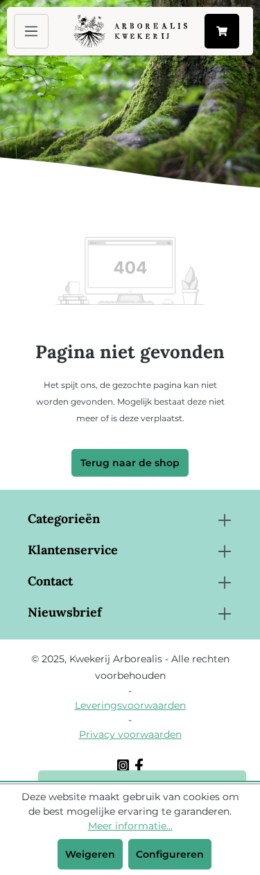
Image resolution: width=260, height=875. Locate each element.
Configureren (170, 854)
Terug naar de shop (130, 463)
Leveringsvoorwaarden (130, 705)
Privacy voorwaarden (130, 734)
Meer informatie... (130, 826)
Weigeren (90, 854)
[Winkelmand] (222, 31)
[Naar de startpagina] (130, 31)
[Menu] (31, 31)
